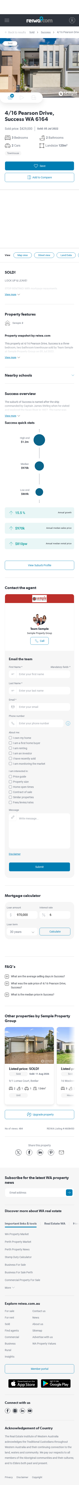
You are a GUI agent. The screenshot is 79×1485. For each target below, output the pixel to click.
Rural (8, 1350)
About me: (14, 732)
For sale (9, 1311)
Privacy (9, 1477)
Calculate (55, 931)
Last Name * (15, 683)
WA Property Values (44, 1343)
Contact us (38, 1311)
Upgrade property (43, 1114)
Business (10, 1343)
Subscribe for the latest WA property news (37, 1180)
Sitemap (37, 1330)
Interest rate (46, 907)
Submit (39, 866)
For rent (9, 1317)
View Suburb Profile (39, 565)
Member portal (39, 1368)
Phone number (17, 716)
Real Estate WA (54, 1223)
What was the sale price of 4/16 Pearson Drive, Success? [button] (38, 985)
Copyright (37, 1477)
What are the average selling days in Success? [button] (38, 976)
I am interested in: (18, 771)
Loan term (12, 924)
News (35, 1317)
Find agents (12, 1330)
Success (46, 32)
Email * (12, 699)
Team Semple (39, 629)
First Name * (39, 667)
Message (14, 810)
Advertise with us (42, 1337)
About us (37, 1324)
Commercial (12, 1337)
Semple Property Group (39, 633)
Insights (9, 1356)
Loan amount (14, 907)
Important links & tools (21, 1223)
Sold (32, 32)
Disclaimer (22, 1477)
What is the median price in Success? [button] (32, 994)
